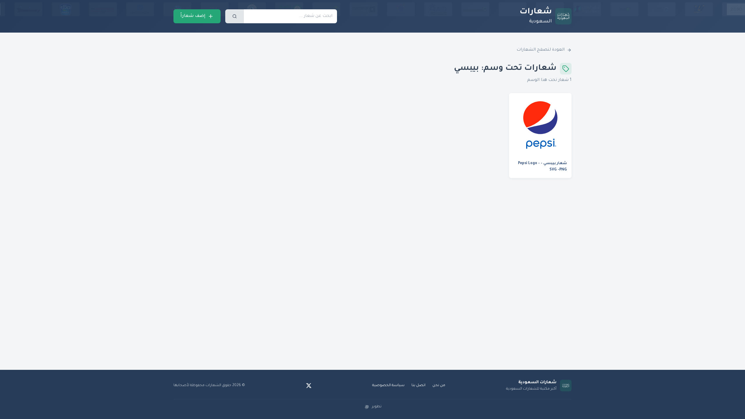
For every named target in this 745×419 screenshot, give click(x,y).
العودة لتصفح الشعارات (541, 50)
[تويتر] (309, 385)
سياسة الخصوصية (388, 386)
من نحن (438, 386)
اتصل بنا (418, 386)
